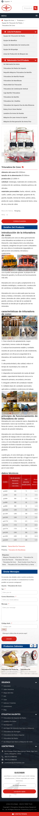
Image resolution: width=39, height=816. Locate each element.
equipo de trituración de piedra (12, 23)
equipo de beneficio (10, 40)
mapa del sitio (8, 693)
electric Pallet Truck (25, 804)
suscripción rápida (19, 791)
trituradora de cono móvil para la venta (21, 564)
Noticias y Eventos (10, 703)
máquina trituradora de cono (12, 557)
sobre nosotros (9, 689)
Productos (20, 20)
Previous (31, 645)
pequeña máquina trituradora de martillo (18, 72)
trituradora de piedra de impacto (15, 68)
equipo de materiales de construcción (16, 45)
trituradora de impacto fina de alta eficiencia (19, 105)
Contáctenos (8, 706)
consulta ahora (19, 221)
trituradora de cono (21, 559)
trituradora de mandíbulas (13, 81)
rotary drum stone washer (13, 109)
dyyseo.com (33, 809)
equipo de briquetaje (11, 49)
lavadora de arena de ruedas (14, 113)
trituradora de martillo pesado (14, 76)
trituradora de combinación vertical (16, 89)
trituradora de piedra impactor (14, 735)
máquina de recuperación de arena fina (17, 121)
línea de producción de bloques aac (16, 54)
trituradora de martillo (11, 97)
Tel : (3, 589)
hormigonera (8, 725)
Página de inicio (9, 20)
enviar (9, 639)
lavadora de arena (10, 721)
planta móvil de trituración (13, 85)
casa (5, 700)
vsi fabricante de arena (12, 64)
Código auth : (7, 623)
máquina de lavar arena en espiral (15, 117)
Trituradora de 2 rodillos (12, 101)
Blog (5, 710)
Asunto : (12, 586)
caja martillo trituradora (12, 93)
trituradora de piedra (11, 738)
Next (35, 645)
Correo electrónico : (9, 596)
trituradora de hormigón (12, 731)
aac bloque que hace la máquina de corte (18, 742)
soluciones (7, 686)
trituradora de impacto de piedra (15, 718)
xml (5, 696)
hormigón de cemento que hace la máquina (19, 728)
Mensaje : (5, 604)
